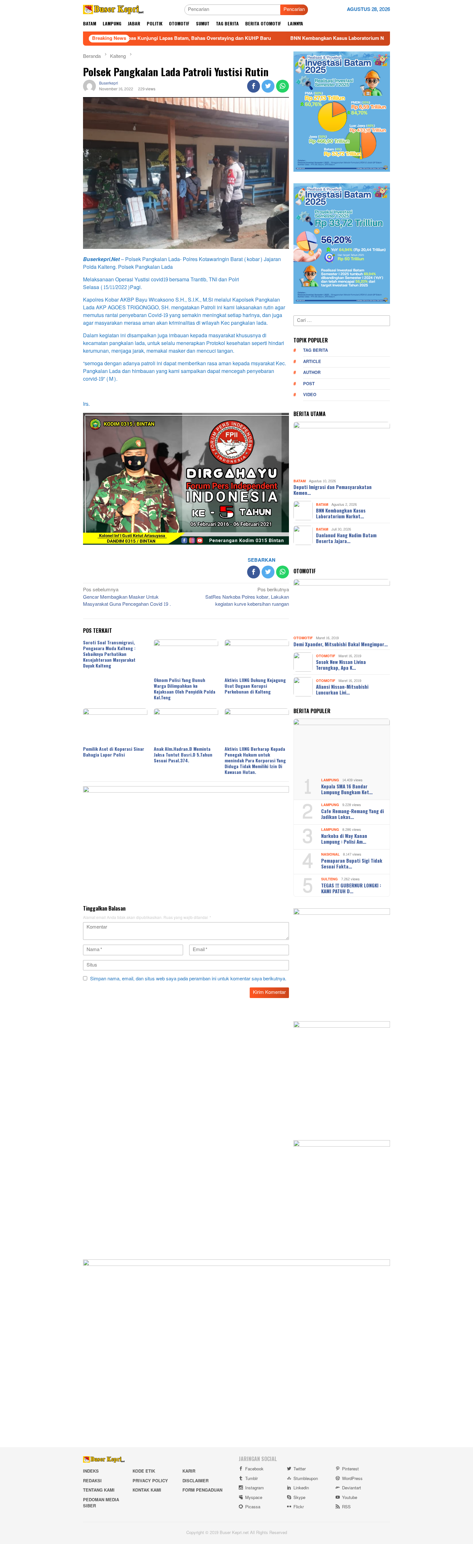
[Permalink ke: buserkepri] (89, 88)
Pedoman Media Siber (101, 1503)
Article (312, 362)
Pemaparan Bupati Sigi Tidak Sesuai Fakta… (351, 863)
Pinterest (350, 1469)
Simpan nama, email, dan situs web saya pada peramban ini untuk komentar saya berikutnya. (188, 979)
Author (311, 373)
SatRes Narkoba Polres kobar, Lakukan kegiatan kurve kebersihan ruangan (247, 597)
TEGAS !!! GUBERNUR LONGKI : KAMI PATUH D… (351, 888)
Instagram (254, 1488)
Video (309, 395)
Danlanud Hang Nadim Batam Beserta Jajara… (346, 538)
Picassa (252, 1507)
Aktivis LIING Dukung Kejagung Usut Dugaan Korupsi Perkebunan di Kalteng (255, 686)
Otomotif (303, 638)
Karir (188, 1471)
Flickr (298, 1507)
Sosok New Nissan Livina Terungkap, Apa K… (341, 664)
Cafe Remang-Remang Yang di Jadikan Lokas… (352, 814)
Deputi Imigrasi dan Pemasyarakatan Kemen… (332, 489)
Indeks (91, 1471)
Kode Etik (144, 1471)
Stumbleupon (305, 1479)
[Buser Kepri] (113, 11)
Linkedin (301, 1488)
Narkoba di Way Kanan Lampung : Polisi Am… (344, 838)
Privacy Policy (150, 1481)
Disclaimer (195, 1481)
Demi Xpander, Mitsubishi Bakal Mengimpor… (340, 644)
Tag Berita (315, 350)
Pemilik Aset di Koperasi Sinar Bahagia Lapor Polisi (113, 751)
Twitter (299, 1469)
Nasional (330, 854)
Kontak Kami (147, 1490)
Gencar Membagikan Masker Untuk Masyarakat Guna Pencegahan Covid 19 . (127, 597)
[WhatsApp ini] (282, 86)
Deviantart (351, 1488)
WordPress (352, 1479)
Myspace (253, 1498)
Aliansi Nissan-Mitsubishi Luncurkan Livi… (342, 689)
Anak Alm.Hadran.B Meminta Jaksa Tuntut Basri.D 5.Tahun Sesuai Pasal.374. (183, 754)
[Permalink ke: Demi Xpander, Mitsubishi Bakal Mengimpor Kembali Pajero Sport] (341, 606)
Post (309, 384)
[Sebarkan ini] (253, 86)
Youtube (349, 1498)
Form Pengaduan (202, 1490)
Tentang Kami (99, 1490)
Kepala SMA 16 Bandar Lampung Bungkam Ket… (347, 789)
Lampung (330, 780)
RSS (346, 1507)
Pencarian (294, 9)
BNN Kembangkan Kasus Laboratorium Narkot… (341, 513)
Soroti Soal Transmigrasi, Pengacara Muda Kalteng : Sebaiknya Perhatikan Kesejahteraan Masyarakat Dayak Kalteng (109, 654)
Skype (299, 1498)
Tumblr (251, 1479)
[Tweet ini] (268, 86)
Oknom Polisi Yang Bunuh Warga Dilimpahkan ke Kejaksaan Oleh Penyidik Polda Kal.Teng (184, 689)
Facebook (254, 1469)
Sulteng (329, 879)
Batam (299, 481)
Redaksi (92, 1481)
